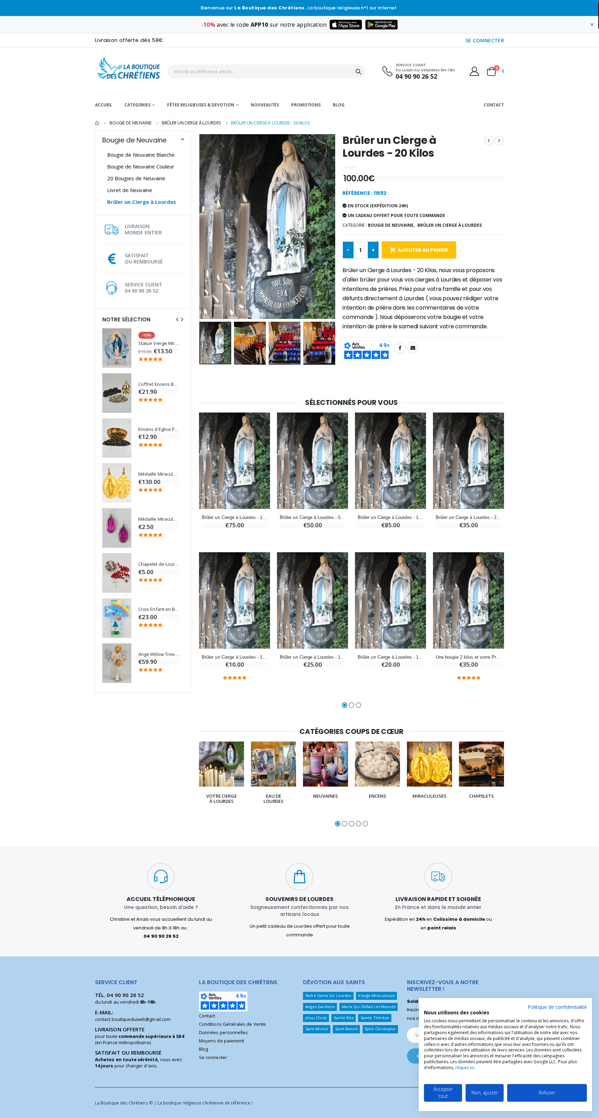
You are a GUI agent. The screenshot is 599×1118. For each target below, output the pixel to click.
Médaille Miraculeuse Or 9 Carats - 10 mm (158, 474)
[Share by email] (412, 347)
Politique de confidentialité (557, 1007)
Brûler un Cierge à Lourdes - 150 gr (234, 657)
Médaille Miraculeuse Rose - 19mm (158, 519)
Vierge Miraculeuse (376, 995)
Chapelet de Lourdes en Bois (158, 564)
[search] (358, 71)
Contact (494, 105)
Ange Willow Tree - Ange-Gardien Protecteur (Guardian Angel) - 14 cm (158, 654)
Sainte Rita (344, 1017)
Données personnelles (223, 1032)
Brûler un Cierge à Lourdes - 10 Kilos (234, 517)
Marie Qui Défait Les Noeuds (369, 1006)
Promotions (306, 105)
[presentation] (177, 319)
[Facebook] (400, 347)
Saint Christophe (380, 1028)
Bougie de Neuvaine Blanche (141, 154)
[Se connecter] (474, 71)
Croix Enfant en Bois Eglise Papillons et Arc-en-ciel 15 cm (158, 609)
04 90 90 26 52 (416, 76)
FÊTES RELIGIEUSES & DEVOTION (200, 105)
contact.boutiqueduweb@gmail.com (133, 1019)
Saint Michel (316, 1028)
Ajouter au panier (423, 249)
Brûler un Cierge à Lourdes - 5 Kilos (312, 517)
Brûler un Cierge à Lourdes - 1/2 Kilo (390, 657)
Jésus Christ (316, 1017)
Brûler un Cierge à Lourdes (191, 123)
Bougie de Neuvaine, (391, 225)
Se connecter (213, 1057)
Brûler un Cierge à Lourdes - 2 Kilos (468, 517)
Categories (137, 105)
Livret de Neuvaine (129, 190)
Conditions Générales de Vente (232, 1024)
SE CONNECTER (485, 40)
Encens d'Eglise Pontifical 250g (158, 429)
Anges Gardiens (320, 1006)
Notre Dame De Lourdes (328, 995)
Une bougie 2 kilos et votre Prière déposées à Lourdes (468, 657)
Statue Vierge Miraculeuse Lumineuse (158, 343)
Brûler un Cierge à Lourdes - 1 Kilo (312, 657)
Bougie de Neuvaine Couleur (140, 166)
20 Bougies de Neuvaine (136, 178)
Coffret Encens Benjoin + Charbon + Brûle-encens (158, 384)
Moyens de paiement (221, 1041)
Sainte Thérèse (375, 1017)
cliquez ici (464, 1068)
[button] (495, 71)
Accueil (103, 105)
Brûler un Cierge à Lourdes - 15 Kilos (390, 517)
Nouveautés (265, 105)
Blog (339, 105)
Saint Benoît (346, 1028)
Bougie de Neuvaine (130, 123)
